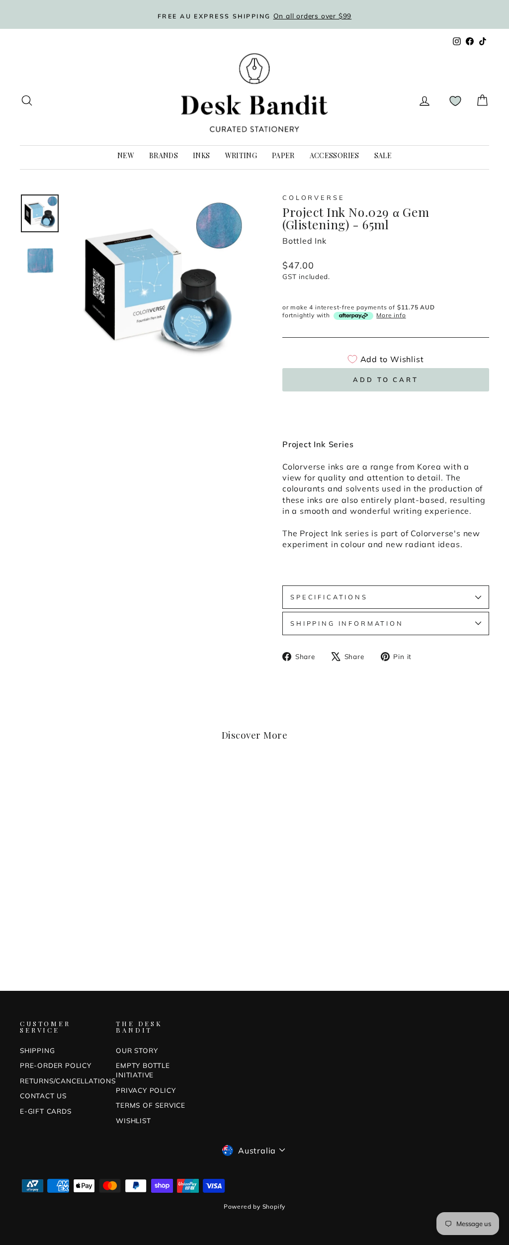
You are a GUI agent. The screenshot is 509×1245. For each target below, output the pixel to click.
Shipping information (347, 623)
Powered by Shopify (254, 1206)
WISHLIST (133, 1120)
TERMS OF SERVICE (150, 1105)
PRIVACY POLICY (145, 1090)
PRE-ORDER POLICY (55, 1065)
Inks (201, 155)
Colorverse (313, 197)
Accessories (334, 155)
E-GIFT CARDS (46, 1111)
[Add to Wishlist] (117, 787)
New (125, 155)
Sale (383, 155)
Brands (163, 155)
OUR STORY (137, 1050)
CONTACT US (43, 1095)
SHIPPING (37, 1050)
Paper (283, 155)
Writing (241, 155)
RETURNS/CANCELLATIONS (68, 1080)
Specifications (329, 597)
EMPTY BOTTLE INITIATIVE (143, 1070)
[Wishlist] (455, 101)
